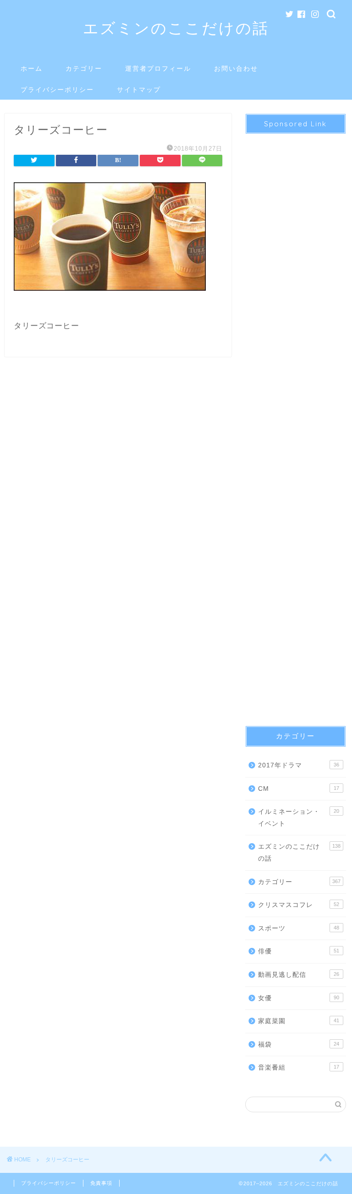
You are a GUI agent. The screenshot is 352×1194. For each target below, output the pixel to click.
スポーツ (298, 928)
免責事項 (101, 1183)
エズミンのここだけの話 (176, 27)
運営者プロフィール (158, 68)
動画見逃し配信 (298, 974)
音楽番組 (298, 1067)
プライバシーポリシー (57, 89)
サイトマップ (139, 89)
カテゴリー (84, 68)
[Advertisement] (295, 422)
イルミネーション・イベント (298, 817)
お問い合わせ (236, 68)
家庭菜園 (298, 1021)
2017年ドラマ (298, 765)
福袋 (298, 1044)
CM (298, 788)
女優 (298, 998)
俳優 (298, 951)
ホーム (32, 68)
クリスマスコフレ (298, 904)
